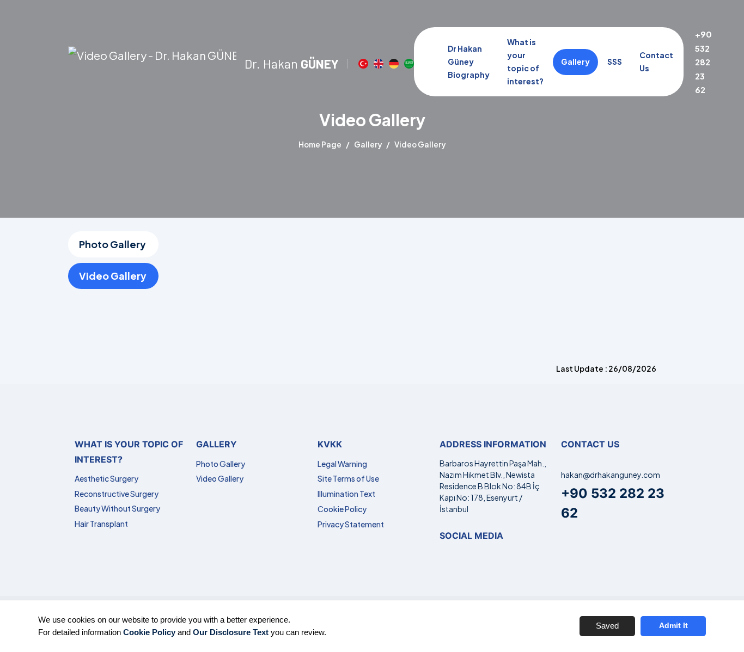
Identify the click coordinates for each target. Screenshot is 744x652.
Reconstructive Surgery (116, 494)
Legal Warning (342, 464)
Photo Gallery (112, 244)
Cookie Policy (342, 509)
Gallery (575, 61)
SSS (614, 61)
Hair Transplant (101, 523)
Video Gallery (113, 275)
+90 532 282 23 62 (703, 62)
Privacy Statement (351, 524)
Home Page (319, 144)
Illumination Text (346, 494)
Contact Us (656, 61)
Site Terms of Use (348, 478)
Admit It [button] (673, 626)
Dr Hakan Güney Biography (469, 61)
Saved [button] (607, 625)
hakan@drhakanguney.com (610, 474)
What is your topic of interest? (525, 61)
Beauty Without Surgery (117, 508)
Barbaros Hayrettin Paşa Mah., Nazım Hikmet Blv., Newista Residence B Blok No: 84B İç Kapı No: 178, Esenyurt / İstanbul (493, 486)
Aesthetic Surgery (106, 478)
